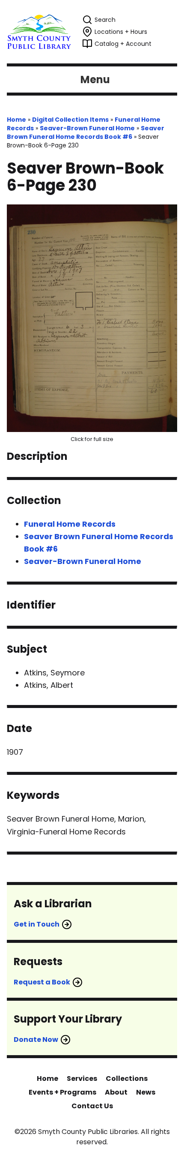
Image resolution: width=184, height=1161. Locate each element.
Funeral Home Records (70, 524)
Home (16, 119)
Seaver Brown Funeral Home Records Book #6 (85, 132)
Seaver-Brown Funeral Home (87, 128)
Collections (127, 1078)
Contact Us (92, 1106)
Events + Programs (62, 1092)
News (145, 1092)
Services (82, 1078)
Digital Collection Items (70, 119)
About (116, 1092)
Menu (95, 79)
